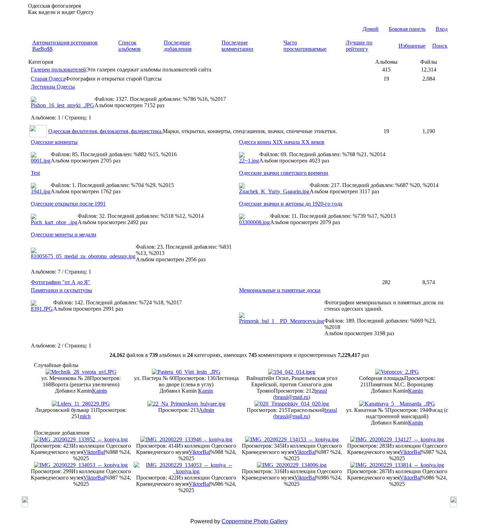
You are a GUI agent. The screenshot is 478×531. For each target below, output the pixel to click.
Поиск (440, 46)
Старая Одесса (48, 79)
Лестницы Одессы (53, 87)
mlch (85, 416)
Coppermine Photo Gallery (255, 521)
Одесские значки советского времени (283, 173)
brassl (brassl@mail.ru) (300, 394)
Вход (442, 29)
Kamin (99, 391)
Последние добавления (177, 46)
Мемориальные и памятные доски (280, 290)
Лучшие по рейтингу (359, 46)
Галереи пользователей (58, 70)
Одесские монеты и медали (63, 234)
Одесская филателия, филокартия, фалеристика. (105, 131)
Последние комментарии (237, 46)
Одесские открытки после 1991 (68, 204)
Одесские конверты (54, 142)
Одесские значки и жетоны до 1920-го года (290, 204)
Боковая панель (407, 29)
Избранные (412, 46)
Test (35, 173)
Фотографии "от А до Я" (60, 282)
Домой (371, 29)
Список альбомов (129, 46)
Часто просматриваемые (304, 46)
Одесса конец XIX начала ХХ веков (281, 142)
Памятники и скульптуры (61, 290)
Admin (206, 410)
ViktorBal (94, 452)
